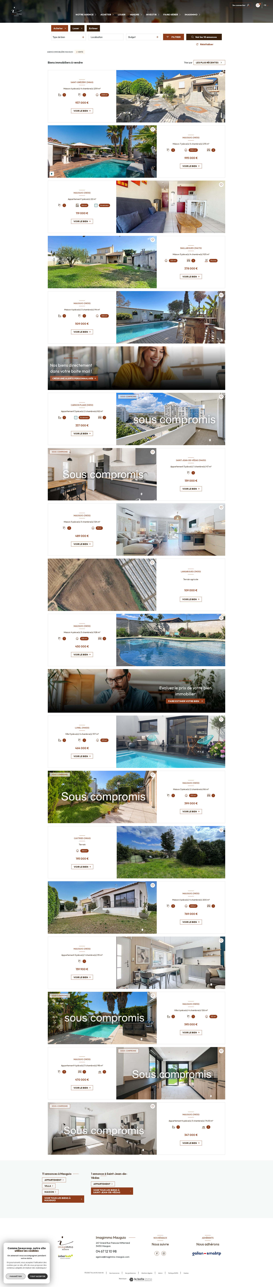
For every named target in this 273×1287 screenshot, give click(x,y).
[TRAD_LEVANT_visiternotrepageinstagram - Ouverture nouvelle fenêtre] (163, 1253)
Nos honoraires (114, 1273)
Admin (160, 1273)
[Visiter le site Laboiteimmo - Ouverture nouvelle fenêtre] (140, 1279)
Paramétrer (16, 1276)
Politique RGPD (173, 1273)
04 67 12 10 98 (106, 1251)
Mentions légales (146, 1273)
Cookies (186, 1273)
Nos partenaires (130, 1273)
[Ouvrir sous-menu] (96, 14)
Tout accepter (37, 1276)
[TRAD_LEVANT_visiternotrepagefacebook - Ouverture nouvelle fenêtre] (157, 1253)
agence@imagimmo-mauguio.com (112, 1256)
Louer (121, 14)
